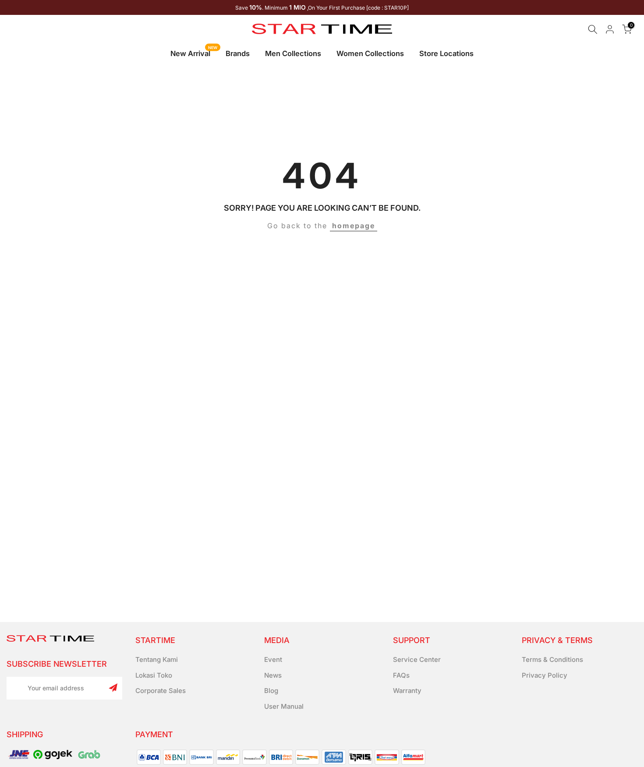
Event (273, 659)
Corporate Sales (160, 690)
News (273, 675)
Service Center (417, 659)
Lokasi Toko (153, 675)
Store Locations (446, 53)
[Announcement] (322, 7)
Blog (271, 690)
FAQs (401, 675)
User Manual (284, 706)
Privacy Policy (544, 675)
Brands (238, 53)
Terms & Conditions (552, 659)
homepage (353, 225)
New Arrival (193, 53)
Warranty (407, 690)
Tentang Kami (156, 659)
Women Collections (370, 53)
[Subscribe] (113, 687)
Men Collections (293, 53)
